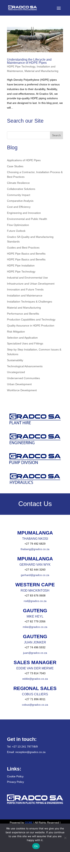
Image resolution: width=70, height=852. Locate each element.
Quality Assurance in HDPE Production (30, 325)
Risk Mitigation (16, 331)
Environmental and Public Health (27, 218)
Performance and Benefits (23, 313)
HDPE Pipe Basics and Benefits (26, 253)
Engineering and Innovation (24, 212)
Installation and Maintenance (24, 295)
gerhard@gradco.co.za (35, 575)
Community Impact (18, 194)
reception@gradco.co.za (30, 752)
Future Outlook (16, 230)
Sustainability (15, 360)
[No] (65, 838)
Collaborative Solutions (21, 188)
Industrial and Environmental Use (27, 277)
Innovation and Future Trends (25, 289)
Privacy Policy (15, 781)
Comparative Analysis (20, 200)
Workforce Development (22, 390)
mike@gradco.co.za (35, 626)
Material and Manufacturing (41, 71)
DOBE (29, 822)
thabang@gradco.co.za (35, 549)
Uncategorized (16, 372)
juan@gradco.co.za (35, 652)
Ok (36, 846)
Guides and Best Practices (23, 247)
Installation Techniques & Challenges (29, 301)
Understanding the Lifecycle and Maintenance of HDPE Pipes (29, 61)
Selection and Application (22, 337)
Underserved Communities (23, 378)
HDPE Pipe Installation (21, 265)
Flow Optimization (18, 224)
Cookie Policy (15, 776)
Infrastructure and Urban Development (30, 283)
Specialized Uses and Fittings (25, 343)
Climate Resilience (18, 182)
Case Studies (15, 166)
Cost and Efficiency (19, 206)
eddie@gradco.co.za (35, 678)
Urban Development (19, 384)
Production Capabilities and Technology (31, 319)
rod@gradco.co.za (35, 601)
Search (56, 135)
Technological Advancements (25, 366)
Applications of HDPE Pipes (24, 160)
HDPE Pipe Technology (21, 66)
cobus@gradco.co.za (35, 704)
